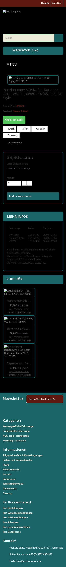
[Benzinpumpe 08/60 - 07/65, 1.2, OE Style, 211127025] (33, 79)
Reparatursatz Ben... (19, 363)
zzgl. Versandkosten (18, 164)
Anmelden (56, 3)
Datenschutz (10, 488)
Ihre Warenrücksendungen (18, 513)
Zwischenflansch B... (19, 300)
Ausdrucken (15, 142)
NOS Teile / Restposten (16, 435)
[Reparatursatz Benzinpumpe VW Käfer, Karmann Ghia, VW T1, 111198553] (19, 351)
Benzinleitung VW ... (19, 328)
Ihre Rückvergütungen (15, 517)
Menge (10, 177)
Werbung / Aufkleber (14, 440)
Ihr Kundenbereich (17, 502)
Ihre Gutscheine (12, 531)
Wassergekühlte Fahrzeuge (18, 426)
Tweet (10, 128)
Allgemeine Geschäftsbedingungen (23, 455)
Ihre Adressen (11, 522)
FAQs (6, 464)
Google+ (40, 128)
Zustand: (8, 111)
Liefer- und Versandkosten (17, 460)
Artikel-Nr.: (9, 106)
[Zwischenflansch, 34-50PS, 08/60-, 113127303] (19, 292)
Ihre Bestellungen (13, 508)
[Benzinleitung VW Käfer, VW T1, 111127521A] (19, 320)
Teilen (24, 128)
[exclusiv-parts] (33, 16)
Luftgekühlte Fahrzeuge (16, 431)
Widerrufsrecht (11, 469)
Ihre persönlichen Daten (16, 527)
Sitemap (7, 493)
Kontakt (45, 3)
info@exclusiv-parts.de (29, 561)
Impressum (9, 479)
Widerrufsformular (13, 483)
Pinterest (12, 135)
